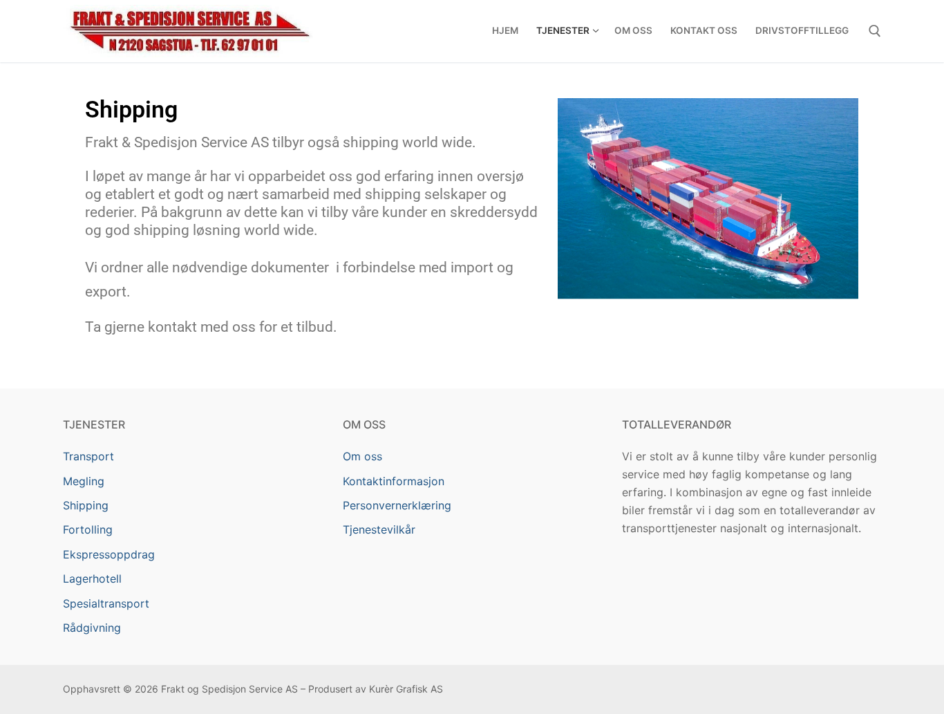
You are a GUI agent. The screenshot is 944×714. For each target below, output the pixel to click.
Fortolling (88, 529)
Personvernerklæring (397, 505)
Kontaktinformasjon (393, 481)
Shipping (85, 505)
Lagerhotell (92, 578)
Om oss (362, 456)
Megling (83, 481)
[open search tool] (875, 31)
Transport (88, 456)
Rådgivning (92, 628)
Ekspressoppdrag (109, 554)
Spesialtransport (106, 603)
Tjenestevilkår (379, 529)
